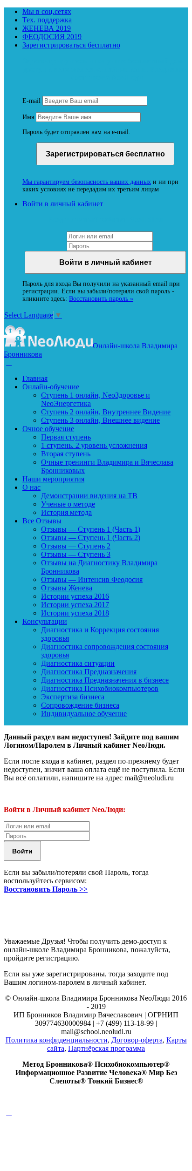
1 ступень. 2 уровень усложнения (94, 445)
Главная (35, 378)
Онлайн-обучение (50, 387)
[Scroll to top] (9, 1113)
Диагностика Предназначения (89, 672)
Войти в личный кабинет (62, 204)
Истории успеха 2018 (75, 613)
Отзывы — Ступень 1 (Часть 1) (90, 529)
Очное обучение (48, 429)
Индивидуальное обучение (84, 713)
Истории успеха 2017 (75, 605)
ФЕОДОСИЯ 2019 (52, 37)
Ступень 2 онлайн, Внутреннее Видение (106, 412)
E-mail (31, 100)
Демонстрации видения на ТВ (89, 496)
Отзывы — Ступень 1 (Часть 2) (90, 538)
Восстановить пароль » (101, 298)
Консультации (44, 621)
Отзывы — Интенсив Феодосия (92, 579)
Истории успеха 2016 (75, 596)
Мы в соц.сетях (46, 11)
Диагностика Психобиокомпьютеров (99, 688)
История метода (66, 512)
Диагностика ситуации (78, 663)
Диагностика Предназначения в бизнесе (105, 680)
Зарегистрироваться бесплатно (71, 45)
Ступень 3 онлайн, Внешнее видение (100, 420)
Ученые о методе (68, 504)
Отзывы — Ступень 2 (75, 546)
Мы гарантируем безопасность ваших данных (86, 181)
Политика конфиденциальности (57, 1040)
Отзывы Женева (66, 588)
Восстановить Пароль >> (46, 889)
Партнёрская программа (106, 1048)
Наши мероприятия (53, 479)
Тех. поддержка (47, 20)
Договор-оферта (137, 1040)
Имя (28, 117)
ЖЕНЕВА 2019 (46, 28)
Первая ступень (66, 437)
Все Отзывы (42, 521)
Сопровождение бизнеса (80, 705)
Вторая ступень (65, 454)
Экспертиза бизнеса (72, 697)
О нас (31, 487)
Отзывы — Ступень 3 (75, 554)
